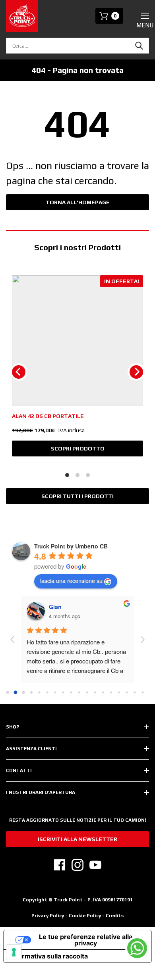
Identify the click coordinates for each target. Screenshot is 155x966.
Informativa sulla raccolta (49, 956)
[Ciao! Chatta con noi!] (137, 948)
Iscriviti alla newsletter (77, 839)
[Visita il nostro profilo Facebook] (60, 865)
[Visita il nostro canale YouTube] (95, 865)
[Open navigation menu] (145, 16)
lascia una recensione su (71, 581)
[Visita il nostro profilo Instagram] (77, 865)
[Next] (136, 372)
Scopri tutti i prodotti (77, 496)
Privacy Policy (47, 915)
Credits (115, 915)
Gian (55, 607)
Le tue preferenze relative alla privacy (85, 940)
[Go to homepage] (22, 16)
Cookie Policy (85, 915)
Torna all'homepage (78, 202)
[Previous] (18, 372)
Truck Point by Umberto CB (71, 546)
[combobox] (77, 46)
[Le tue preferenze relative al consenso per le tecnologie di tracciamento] (13, 952)
